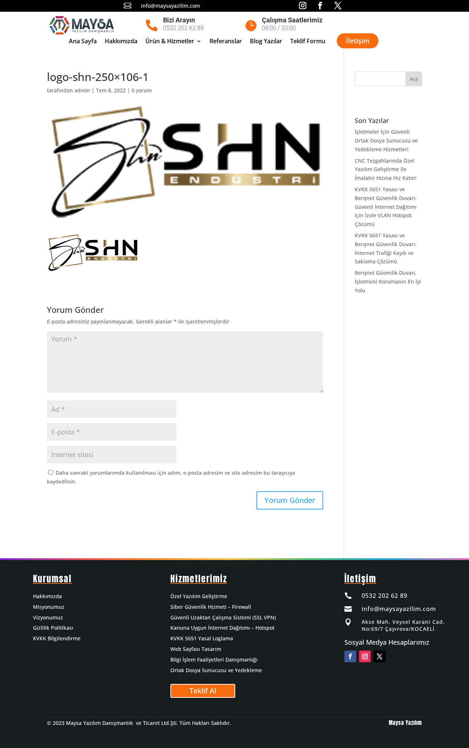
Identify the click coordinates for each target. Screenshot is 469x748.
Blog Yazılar (266, 41)
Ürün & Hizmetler (169, 41)
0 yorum (142, 90)
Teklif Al (202, 691)
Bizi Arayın (179, 20)
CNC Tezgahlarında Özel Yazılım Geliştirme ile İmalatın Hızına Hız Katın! (386, 169)
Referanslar (226, 41)
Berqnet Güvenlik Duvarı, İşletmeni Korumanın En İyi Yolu (388, 281)
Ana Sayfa (83, 41)
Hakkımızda (121, 41)
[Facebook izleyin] (350, 656)
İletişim (357, 40)
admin (82, 90)
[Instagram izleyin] (365, 656)
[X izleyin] (379, 656)
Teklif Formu (307, 41)
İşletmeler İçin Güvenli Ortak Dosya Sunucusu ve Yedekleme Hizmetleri (386, 140)
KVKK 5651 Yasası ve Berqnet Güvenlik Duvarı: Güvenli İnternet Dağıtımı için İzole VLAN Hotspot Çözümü (386, 206)
